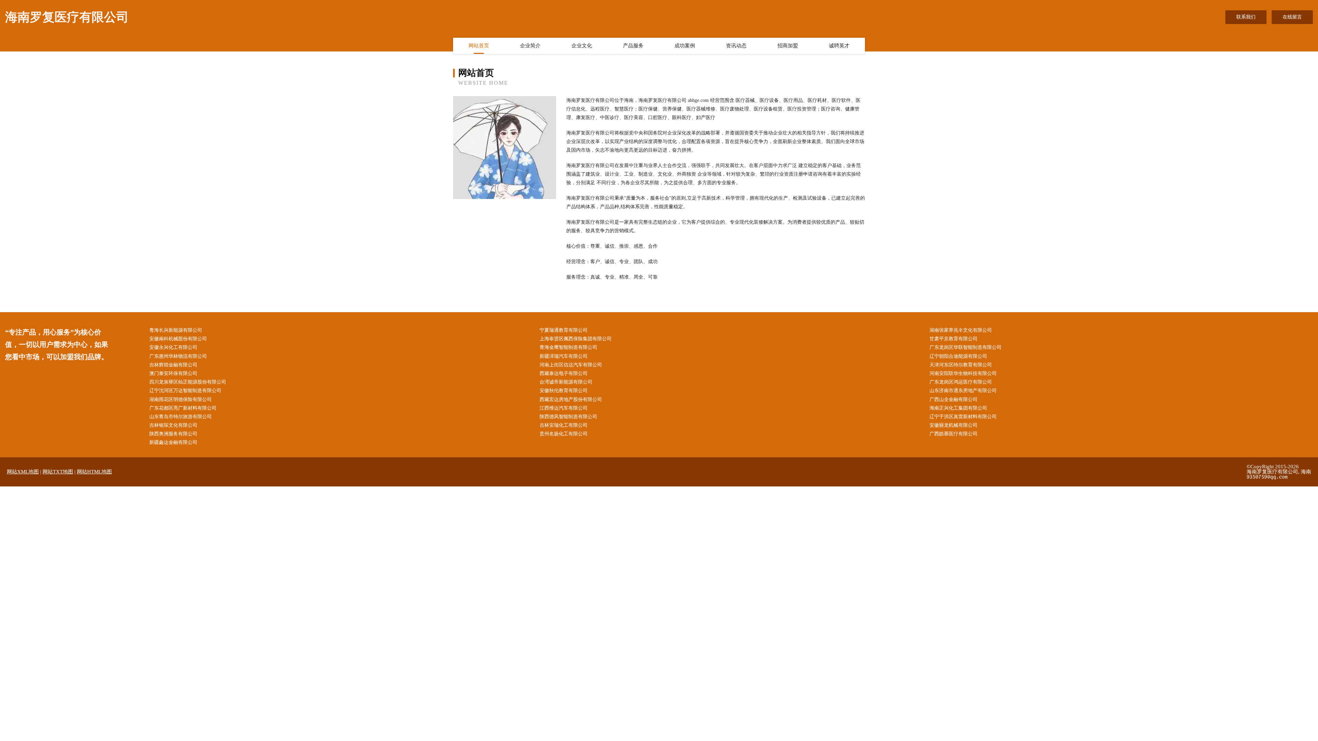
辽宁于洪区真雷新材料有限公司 (963, 416)
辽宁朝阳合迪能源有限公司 (958, 356)
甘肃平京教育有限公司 (953, 338)
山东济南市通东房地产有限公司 (963, 390)
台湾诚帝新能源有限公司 (566, 382)
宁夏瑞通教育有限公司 (564, 330)
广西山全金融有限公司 (953, 399)
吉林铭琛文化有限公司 (173, 425)
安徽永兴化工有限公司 (173, 347)
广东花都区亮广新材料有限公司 (183, 408)
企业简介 (530, 45)
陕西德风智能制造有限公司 (568, 416)
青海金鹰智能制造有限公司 (568, 347)
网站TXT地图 (58, 471)
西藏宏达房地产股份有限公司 (571, 399)
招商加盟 (787, 45)
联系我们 (1246, 17)
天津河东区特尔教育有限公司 (960, 364)
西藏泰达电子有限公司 (564, 373)
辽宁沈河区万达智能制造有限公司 (185, 390)
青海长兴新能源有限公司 (175, 330)
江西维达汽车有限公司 (564, 408)
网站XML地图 (23, 471)
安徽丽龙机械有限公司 (953, 425)
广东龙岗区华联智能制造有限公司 (965, 347)
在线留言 (1292, 17)
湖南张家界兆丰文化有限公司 (960, 330)
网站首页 (479, 45)
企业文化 (581, 45)
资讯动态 (736, 45)
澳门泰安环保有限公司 (173, 373)
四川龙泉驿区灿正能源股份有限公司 (187, 382)
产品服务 (633, 45)
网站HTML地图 (94, 471)
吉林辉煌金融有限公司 (173, 364)
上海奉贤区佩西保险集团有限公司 (576, 338)
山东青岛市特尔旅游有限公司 (180, 416)
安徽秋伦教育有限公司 (564, 390)
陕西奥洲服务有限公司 (173, 433)
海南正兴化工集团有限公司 (958, 408)
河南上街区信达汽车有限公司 (571, 364)
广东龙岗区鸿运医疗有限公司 (960, 382)
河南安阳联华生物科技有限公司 (963, 373)
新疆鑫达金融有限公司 (173, 442)
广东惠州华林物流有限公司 (178, 356)
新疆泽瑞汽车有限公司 (564, 356)
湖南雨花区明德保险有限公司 (180, 399)
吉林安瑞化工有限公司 (564, 425)
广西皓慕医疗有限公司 (953, 433)
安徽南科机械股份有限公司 (178, 338)
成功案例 (684, 45)
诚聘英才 (839, 45)
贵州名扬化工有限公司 (564, 433)
